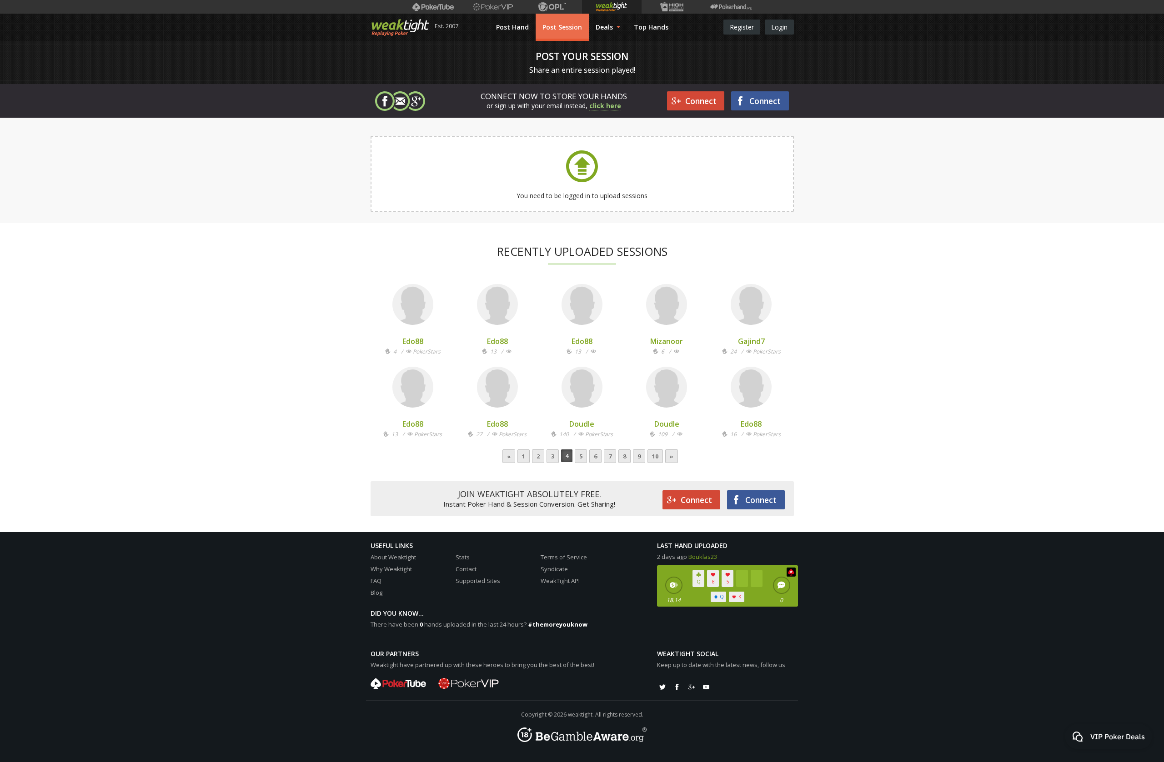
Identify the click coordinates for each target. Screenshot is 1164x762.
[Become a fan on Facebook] (677, 687)
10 (655, 456)
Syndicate (554, 569)
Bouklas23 (702, 557)
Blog (376, 592)
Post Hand (512, 27)
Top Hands (651, 27)
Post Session (562, 27)
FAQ (376, 581)
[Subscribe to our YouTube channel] (706, 687)
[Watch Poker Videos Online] (433, 7)
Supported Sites (478, 581)
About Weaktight (393, 557)
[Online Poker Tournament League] (552, 7)
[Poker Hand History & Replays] (731, 7)
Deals (605, 27)
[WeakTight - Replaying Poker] (400, 27)
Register (742, 27)
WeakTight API (560, 581)
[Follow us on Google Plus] (691, 687)
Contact (466, 569)
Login (779, 27)
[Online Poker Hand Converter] (612, 7)
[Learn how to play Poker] (492, 7)
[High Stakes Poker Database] (671, 7)
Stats (463, 557)
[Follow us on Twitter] (662, 687)
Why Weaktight (391, 569)
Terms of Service (564, 557)
